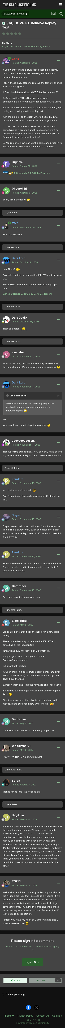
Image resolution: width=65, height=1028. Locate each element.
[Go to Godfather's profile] (6, 588)
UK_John (18, 815)
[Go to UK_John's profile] (6, 817)
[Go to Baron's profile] (6, 782)
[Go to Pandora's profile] (6, 481)
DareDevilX (20, 317)
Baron (16, 780)
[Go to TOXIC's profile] (6, 883)
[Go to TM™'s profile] (6, 225)
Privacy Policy (25, 1015)
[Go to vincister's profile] (6, 354)
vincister (18, 352)
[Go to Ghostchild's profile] (6, 190)
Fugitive (17, 162)
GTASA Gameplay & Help (36, 46)
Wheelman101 (21, 745)
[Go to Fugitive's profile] (6, 164)
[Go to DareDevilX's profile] (6, 319)
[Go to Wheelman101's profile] (6, 748)
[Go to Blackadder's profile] (6, 622)
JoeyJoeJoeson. (23, 440)
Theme (7, 1015)
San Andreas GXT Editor (29, 92)
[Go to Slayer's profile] (6, 517)
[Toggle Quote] (7, 395)
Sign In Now (32, 962)
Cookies (57, 1015)
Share (16, 980)
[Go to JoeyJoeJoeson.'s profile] (6, 442)
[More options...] (58, 61)
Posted (24, 62)
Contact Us (42, 1015)
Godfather (19, 586)
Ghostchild (19, 188)
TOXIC (16, 881)
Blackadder (20, 620)
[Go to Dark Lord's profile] (6, 260)
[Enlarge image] (8, 173)
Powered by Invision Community (32, 1023)
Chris (9, 43)
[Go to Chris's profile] (6, 60)
